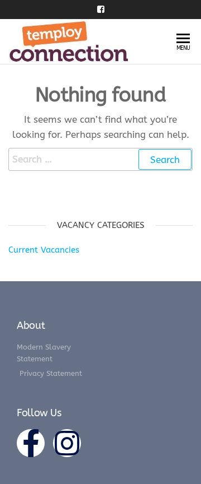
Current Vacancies (43, 250)
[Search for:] (100, 159)
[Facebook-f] (31, 443)
